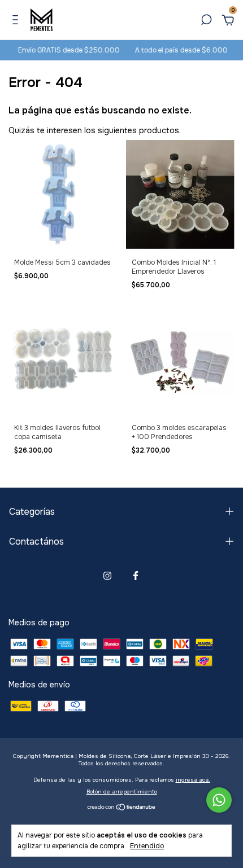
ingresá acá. (193, 779)
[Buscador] (206, 21)
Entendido (147, 846)
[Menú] (17, 21)
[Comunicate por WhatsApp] (219, 800)
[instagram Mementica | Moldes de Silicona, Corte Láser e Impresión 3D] (107, 575)
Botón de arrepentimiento (121, 791)
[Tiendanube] (121, 808)
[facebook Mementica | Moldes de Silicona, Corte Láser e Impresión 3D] (135, 575)
